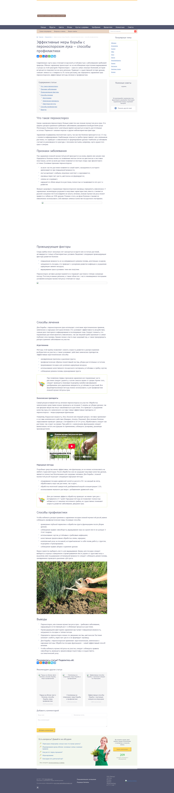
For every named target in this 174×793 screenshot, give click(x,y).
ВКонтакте (38, 787)
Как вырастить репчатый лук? (52, 759)
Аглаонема (114, 46)
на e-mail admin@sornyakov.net (63, 783)
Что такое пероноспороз (49, 86)
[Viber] (46, 56)
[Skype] (52, 56)
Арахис (113, 72)
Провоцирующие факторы (50, 92)
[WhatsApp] (49, 56)
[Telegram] (55, 56)
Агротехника (47, 98)
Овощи (43, 27)
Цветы (61, 27)
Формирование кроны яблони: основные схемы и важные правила (62, 748)
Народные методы (49, 104)
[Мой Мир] (43, 56)
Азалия (113, 49)
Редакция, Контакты (83, 782)
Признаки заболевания (48, 89)
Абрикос (113, 43)
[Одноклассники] (40, 56)
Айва (112, 52)
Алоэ (112, 55)
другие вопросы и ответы (56, 763)
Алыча (113, 57)
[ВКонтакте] (38, 56)
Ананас (113, 63)
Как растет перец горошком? (52, 752)
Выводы (43, 110)
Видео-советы (72, 31)
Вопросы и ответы (59, 31)
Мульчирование (47, 755)
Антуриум (114, 66)
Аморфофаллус (116, 60)
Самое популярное (45, 31)
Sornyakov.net (49, 779)
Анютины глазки (116, 69)
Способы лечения (47, 95)
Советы (131, 27)
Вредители (108, 27)
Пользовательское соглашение (86, 779)
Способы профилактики (49, 107)
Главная (41, 37)
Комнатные (120, 27)
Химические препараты (51, 101)
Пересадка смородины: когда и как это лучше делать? (61, 744)
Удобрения (96, 27)
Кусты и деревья (81, 27)
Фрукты (52, 27)
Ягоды (69, 27)
